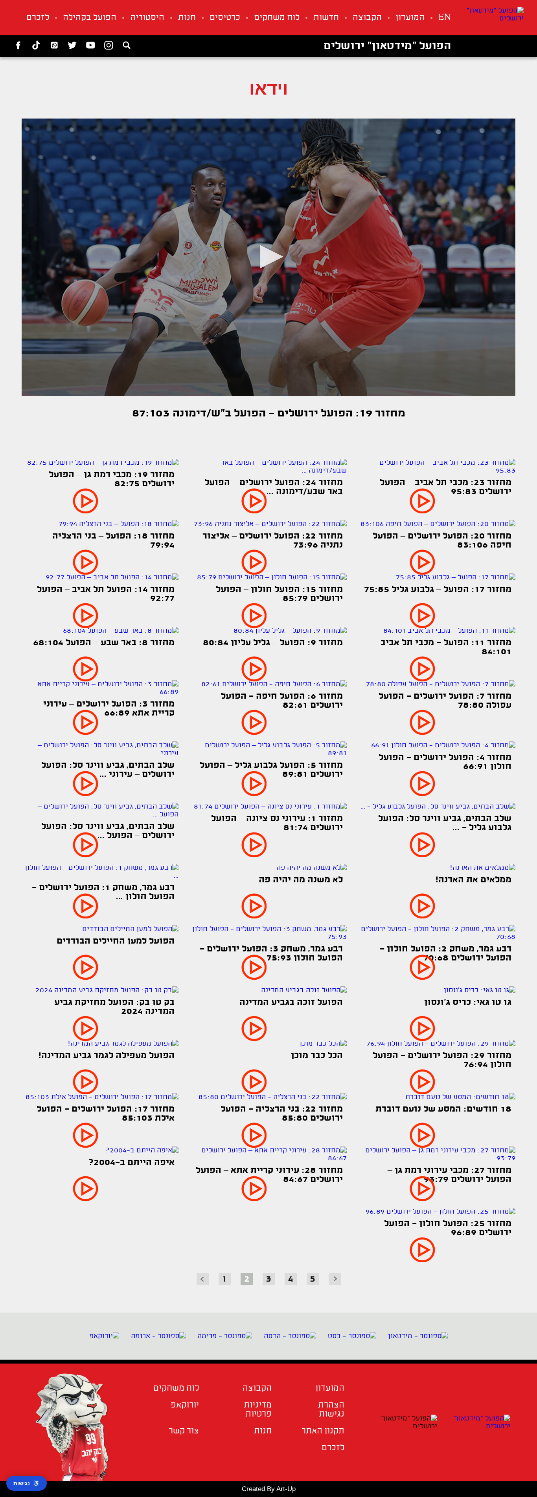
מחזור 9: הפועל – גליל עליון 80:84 (273, 643)
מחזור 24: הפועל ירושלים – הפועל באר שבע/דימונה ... (273, 487)
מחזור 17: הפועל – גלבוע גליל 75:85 (437, 589)
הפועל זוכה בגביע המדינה (291, 1002)
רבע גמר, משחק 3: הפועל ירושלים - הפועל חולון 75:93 (271, 954)
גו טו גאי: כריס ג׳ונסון (467, 1002)
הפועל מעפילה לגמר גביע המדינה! (107, 1056)
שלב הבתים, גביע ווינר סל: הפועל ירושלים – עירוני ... (108, 770)
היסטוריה (147, 17)
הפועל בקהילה (89, 17)
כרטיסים (225, 17)
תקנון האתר (323, 1431)
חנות (187, 17)
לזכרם (37, 17)
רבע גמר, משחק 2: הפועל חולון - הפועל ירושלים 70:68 (445, 954)
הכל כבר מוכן (317, 1056)
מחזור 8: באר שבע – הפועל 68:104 (104, 643)
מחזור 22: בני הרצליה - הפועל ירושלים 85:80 (282, 1114)
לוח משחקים (277, 17)
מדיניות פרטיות (258, 1410)
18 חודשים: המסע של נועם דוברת (443, 1109)
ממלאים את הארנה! (473, 880)
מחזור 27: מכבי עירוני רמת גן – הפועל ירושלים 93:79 (449, 1175)
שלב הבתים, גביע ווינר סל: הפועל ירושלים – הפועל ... (108, 831)
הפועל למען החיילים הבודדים (116, 941)
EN (444, 17)
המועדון (410, 17)
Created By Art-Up (269, 1489)
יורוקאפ (185, 1405)
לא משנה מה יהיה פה (301, 880)
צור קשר (184, 1431)
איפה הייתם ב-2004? (132, 1162)
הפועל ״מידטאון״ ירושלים (387, 46)
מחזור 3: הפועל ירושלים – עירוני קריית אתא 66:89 (109, 709)
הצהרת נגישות (331, 1410)
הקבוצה (367, 17)
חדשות (326, 17)
